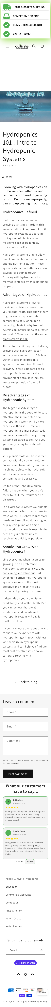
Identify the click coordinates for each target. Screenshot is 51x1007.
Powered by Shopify (37, 1001)
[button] (7, 46)
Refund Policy (14, 926)
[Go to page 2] (19, 861)
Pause (30, 862)
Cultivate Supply (19, 1001)
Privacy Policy (14, 910)
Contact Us (12, 902)
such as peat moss (26, 242)
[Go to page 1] (16, 861)
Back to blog (27, 682)
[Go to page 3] (22, 861)
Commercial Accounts (18, 894)
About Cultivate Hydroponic (22, 878)
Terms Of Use (13, 918)
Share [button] (9, 176)
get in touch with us (32, 637)
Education (12, 886)
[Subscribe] (41, 950)
